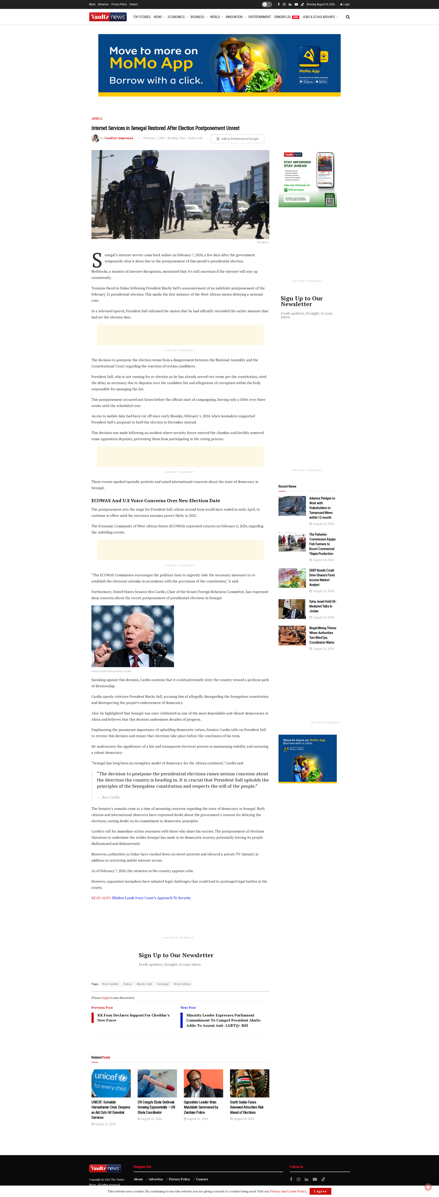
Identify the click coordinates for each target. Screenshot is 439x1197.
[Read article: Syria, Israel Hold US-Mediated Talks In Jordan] (292, 609)
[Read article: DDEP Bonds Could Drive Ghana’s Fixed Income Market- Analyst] (292, 578)
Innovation (234, 17)
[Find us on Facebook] (279, 4)
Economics (176, 17)
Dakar (128, 984)
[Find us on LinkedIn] (290, 4)
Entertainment (260, 17)
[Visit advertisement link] (219, 65)
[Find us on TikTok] (302, 4)
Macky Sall (144, 984)
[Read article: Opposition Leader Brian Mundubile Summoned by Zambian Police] (203, 1083)
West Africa (182, 984)
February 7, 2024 (154, 138)
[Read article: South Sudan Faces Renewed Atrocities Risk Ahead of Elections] (249, 1083)
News (158, 17)
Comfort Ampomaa (118, 138)
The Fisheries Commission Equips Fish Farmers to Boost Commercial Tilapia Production (322, 544)
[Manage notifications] (428, 1187)
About (92, 4)
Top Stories (142, 17)
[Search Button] (348, 17)
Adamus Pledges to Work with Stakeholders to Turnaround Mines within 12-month (322, 508)
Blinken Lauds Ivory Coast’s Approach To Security (151, 897)
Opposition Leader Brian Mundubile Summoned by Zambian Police (201, 1107)
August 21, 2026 (105, 1124)
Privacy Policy (119, 4)
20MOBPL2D (286, 17)
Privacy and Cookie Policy (288, 1191)
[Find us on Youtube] (296, 4)
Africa (96, 118)
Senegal (163, 984)
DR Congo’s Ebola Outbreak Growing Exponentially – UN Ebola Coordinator (156, 1107)
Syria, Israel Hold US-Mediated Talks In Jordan (323, 606)
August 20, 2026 (243, 1119)
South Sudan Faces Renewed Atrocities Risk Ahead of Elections (247, 1107)
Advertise (103, 4)
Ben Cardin (110, 984)
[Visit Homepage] (108, 16)
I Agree (320, 1191)
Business (197, 17)
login (105, 997)
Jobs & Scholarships (318, 17)
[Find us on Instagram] (284, 4)
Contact (133, 4)
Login (346, 4)
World (215, 17)
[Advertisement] (180, 335)
